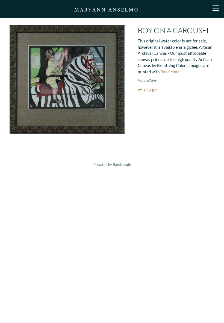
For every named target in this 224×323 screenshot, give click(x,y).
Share (150, 90)
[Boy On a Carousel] (67, 79)
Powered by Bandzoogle (112, 165)
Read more (170, 71)
